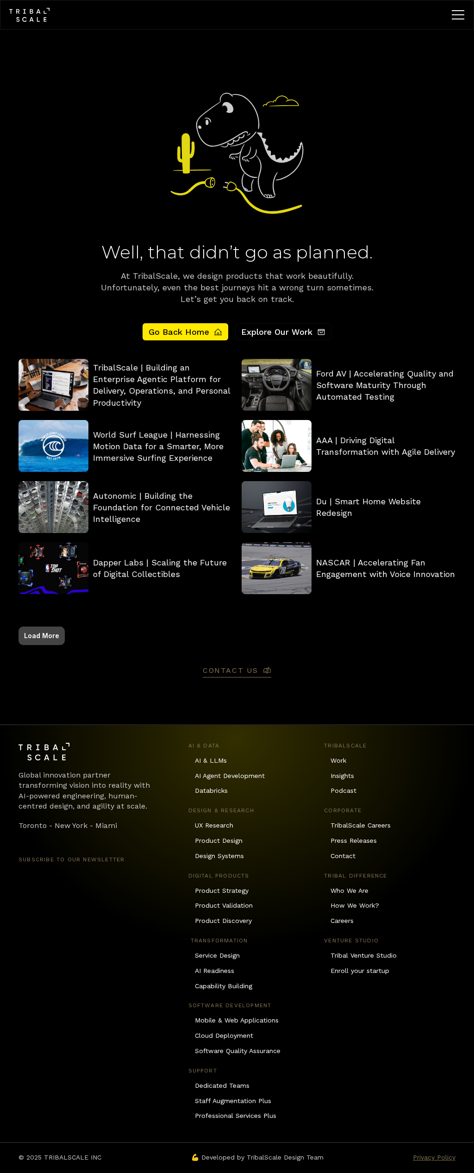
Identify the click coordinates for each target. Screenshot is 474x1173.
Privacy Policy (434, 1157)
